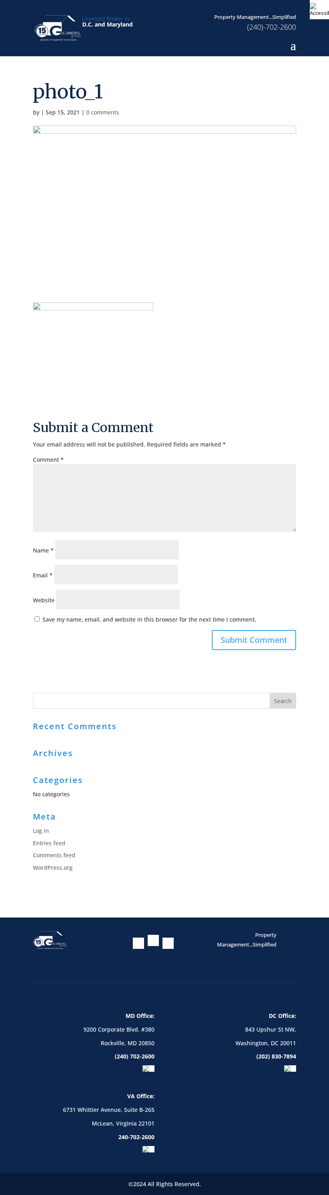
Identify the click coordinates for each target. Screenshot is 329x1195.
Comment (48, 459)
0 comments (102, 112)
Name (43, 550)
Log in (41, 830)
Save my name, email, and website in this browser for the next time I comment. (149, 619)
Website (44, 600)
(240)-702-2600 (271, 27)
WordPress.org (53, 867)
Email (43, 575)
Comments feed (54, 855)
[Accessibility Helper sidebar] (319, 9)
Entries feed (49, 843)
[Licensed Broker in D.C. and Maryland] (58, 27)
